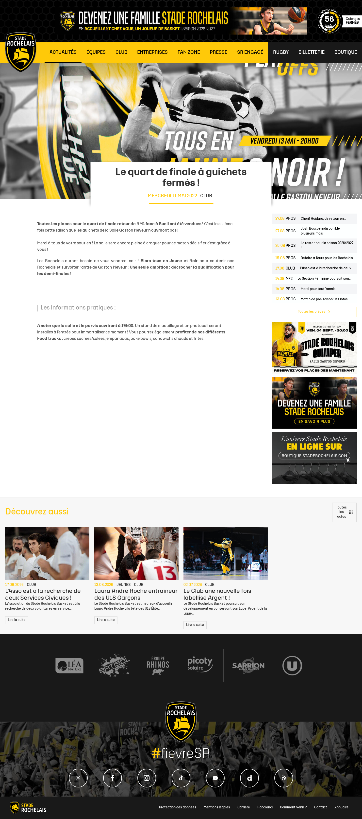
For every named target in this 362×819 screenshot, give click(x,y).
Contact (320, 807)
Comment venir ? (293, 807)
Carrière (243, 807)
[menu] (63, 52)
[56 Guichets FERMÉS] (340, 33)
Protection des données (177, 807)
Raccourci (265, 807)
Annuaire (341, 807)
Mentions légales (217, 807)
